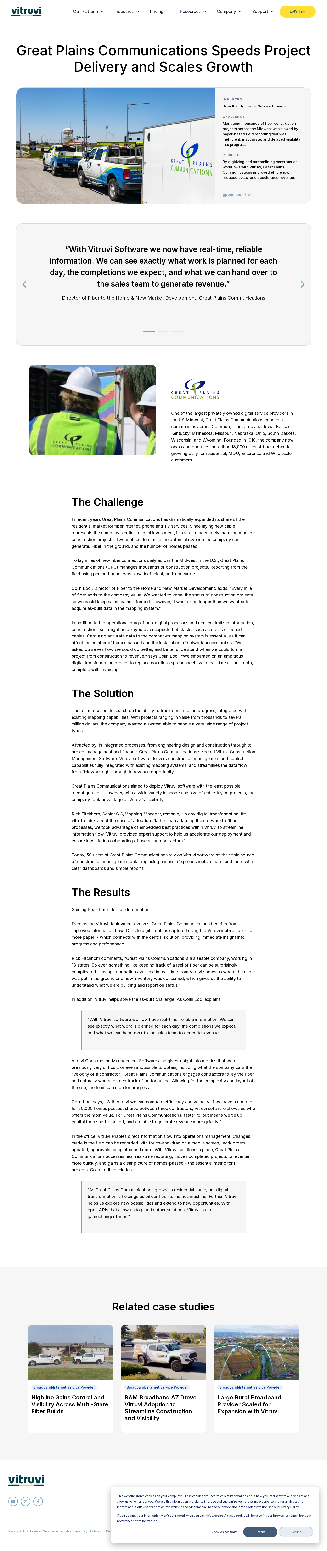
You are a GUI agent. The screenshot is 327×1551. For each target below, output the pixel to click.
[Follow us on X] (25, 1501)
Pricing (157, 11)
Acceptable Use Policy (71, 1531)
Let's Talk (297, 11)
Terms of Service (41, 1531)
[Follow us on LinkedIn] (13, 1501)
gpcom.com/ (235, 194)
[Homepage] (26, 11)
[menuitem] (87, 11)
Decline (296, 1532)
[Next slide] (302, 284)
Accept (260, 1532)
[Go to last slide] (24, 284)
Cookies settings (224, 1532)
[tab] (149, 331)
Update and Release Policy (108, 1531)
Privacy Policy (18, 1531)
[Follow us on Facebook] (38, 1501)
